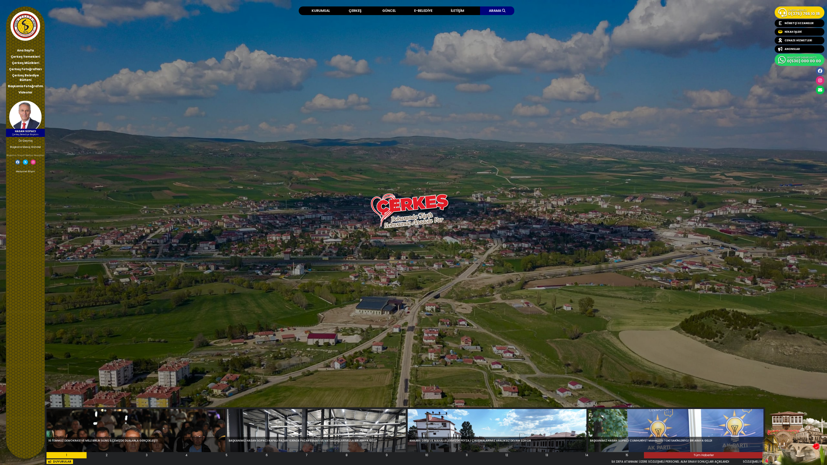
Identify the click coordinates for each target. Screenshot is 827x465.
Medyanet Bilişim (25, 171)
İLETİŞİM (457, 10)
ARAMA (495, 10)
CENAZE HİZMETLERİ (798, 40)
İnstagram (820, 80)
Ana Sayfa (25, 50)
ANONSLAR (792, 49)
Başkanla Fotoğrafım (25, 86)
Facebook (820, 71)
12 (506, 455)
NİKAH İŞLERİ (793, 32)
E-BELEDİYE (423, 10)
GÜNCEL (389, 10)
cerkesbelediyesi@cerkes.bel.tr (820, 90)
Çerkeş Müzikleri (25, 63)
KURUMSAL (321, 10)
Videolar (26, 92)
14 (586, 455)
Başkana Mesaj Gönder (25, 147)
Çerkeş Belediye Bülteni (25, 77)
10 (426, 455)
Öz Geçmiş (26, 141)
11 (467, 455)
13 (547, 455)
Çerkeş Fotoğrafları (25, 69)
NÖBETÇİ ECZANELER (799, 23)
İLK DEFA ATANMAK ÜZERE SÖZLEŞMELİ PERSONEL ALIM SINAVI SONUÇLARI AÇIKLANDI (546, 461)
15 (627, 455)
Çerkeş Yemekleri (25, 56)
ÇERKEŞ (355, 10)
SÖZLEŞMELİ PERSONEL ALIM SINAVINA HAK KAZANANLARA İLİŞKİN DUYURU (670, 461)
